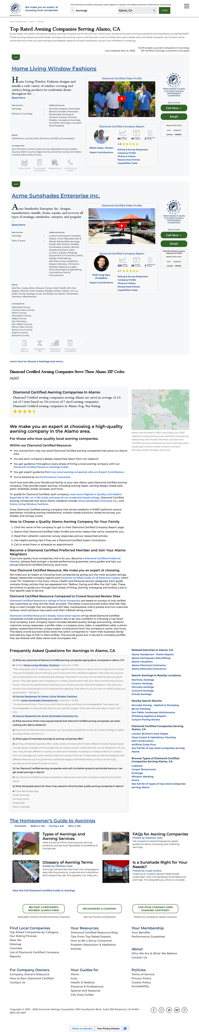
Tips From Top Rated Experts (91, 936)
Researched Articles (129, 159)
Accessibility (140, 986)
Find (165, 10)
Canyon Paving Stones (146, 719)
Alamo (31, 22)
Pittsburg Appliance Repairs (149, 716)
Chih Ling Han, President (101, 276)
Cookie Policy (141, 982)
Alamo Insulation (142, 661)
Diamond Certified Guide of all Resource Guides (90, 577)
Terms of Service (143, 974)
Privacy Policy (141, 978)
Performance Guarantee (55, 477)
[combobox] (95, 10)
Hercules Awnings (143, 687)
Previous (13, 163)
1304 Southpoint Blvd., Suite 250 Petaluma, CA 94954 (107, 1009)
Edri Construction (143, 740)
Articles (76, 948)
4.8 (119, 144)
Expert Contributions (101, 152)
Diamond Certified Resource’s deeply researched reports (45, 615)
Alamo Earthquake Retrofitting (151, 658)
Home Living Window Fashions (29, 504)
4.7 (119, 271)
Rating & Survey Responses (133, 149)
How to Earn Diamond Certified (32, 978)
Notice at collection (82, 1028)
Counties (16, 948)
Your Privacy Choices (108, 1028)
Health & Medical (82, 982)
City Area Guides (82, 994)
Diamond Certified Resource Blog (94, 932)
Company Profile (127, 153)
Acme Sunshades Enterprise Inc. (98, 500)
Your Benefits (141, 932)
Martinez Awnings (143, 679)
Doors (135, 780)
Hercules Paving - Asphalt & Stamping (155, 705)
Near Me (15, 940)
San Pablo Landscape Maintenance (153, 712)
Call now (172, 108)
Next (81, 163)
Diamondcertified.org (18, 22)
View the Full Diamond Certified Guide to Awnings (43, 890)
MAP (169, 130)
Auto (74, 978)
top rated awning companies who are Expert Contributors (88, 472)
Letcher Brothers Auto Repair (150, 733)
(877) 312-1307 (18, 1012)
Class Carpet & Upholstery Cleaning (154, 737)
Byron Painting (141, 708)
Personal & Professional (87, 986)
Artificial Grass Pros (144, 744)
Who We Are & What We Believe (154, 953)
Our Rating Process (23, 936)
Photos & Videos (127, 156)
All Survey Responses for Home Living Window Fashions (45, 696)
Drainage (137, 773)
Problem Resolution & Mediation (93, 944)
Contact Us (139, 957)
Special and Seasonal (85, 990)
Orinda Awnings (141, 694)
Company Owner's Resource (29, 974)
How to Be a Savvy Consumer (91, 940)
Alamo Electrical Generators (149, 668)
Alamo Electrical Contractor (149, 665)
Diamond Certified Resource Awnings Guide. (41, 467)
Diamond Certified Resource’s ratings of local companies (45, 600)
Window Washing (143, 776)
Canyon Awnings (142, 683)
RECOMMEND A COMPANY (99, 908)
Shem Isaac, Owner (101, 147)
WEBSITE (177, 130)
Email (174, 116)
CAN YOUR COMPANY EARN (155, 909)
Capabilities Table (128, 163)
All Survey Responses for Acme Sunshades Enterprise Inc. (45, 716)
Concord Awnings (143, 690)
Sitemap (15, 944)
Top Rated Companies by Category (34, 932)
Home (75, 974)
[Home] (16, 9)
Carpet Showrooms (144, 769)
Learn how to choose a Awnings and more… (37, 361)
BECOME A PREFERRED (43, 909)
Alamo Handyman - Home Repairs (153, 654)
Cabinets (137, 765)
